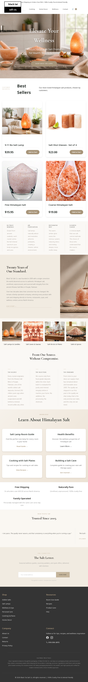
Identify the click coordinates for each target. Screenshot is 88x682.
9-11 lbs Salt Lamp (14, 145)
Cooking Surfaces (8, 616)
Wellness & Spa (8, 608)
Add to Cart (33, 152)
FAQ (47, 612)
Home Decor (43, 9)
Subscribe (63, 574)
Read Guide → (22, 446)
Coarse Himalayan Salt (61, 204)
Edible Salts (6, 600)
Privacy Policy (7, 645)
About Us (5, 633)
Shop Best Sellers (44, 63)
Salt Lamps (6, 604)
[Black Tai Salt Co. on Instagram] (51, 637)
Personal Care (7, 612)
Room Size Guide (52, 600)
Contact (65, 9)
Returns (5, 641)
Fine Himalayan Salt (15, 204)
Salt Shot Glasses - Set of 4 (63, 145)
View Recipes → (22, 470)
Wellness (55, 9)
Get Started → (66, 472)
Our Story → (11, 306)
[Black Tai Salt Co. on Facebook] (47, 637)
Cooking (32, 9)
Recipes (49, 604)
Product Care (51, 608)
